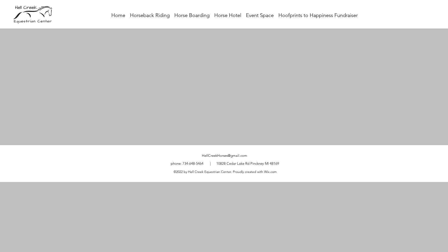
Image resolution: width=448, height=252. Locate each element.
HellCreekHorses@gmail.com (224, 155)
